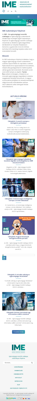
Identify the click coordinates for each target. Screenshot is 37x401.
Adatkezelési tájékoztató (18, 388)
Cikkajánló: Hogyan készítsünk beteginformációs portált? (18, 237)
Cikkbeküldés (18, 370)
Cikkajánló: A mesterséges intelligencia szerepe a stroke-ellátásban (18, 199)
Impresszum (18, 381)
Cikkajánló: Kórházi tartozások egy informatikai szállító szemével (18, 313)
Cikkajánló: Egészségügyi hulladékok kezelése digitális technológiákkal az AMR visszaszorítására (18, 161)
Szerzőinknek (18, 367)
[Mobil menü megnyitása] (18, 16)
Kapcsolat (18, 377)
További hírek (18, 332)
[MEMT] (3, 11)
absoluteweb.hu (26, 395)
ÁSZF (18, 384)
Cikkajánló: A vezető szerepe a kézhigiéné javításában (18, 122)
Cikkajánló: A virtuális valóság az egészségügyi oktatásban (18, 275)
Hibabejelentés (18, 374)
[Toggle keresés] (15, 11)
